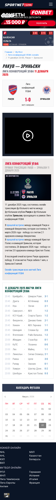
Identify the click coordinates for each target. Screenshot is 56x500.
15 (42, 420)
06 (28, 414)
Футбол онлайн (10, 467)
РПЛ (2, 471)
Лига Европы (7, 482)
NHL (2, 451)
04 (14, 414)
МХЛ (31, 451)
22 (42, 425)
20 (28, 425)
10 (6, 420)
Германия (35, 471)
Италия (33, 479)
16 (50, 420)
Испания (34, 475)
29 (21, 409)
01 (42, 409)
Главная (8, 52)
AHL (2, 455)
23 (50, 425)
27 (6, 409)
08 (42, 414)
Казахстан (35, 455)
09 (50, 414)
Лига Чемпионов (10, 479)
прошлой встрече (15, 225)
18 (14, 425)
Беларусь (34, 459)
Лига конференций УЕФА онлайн (23, 55)
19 (21, 425)
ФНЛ (2, 475)
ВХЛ (2, 462)
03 (6, 414)
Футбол (19, 52)
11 (14, 420)
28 (14, 409)
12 (21, 420)
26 (21, 430)
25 (14, 430)
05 (21, 414)
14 (35, 420)
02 (50, 409)
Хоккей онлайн (10, 447)
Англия (4, 486)
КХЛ (2, 459)
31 (35, 409)
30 (28, 409)
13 (28, 420)
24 (6, 430)
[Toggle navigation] (51, 4)
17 (6, 425)
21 (35, 425)
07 (35, 414)
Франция (34, 482)
